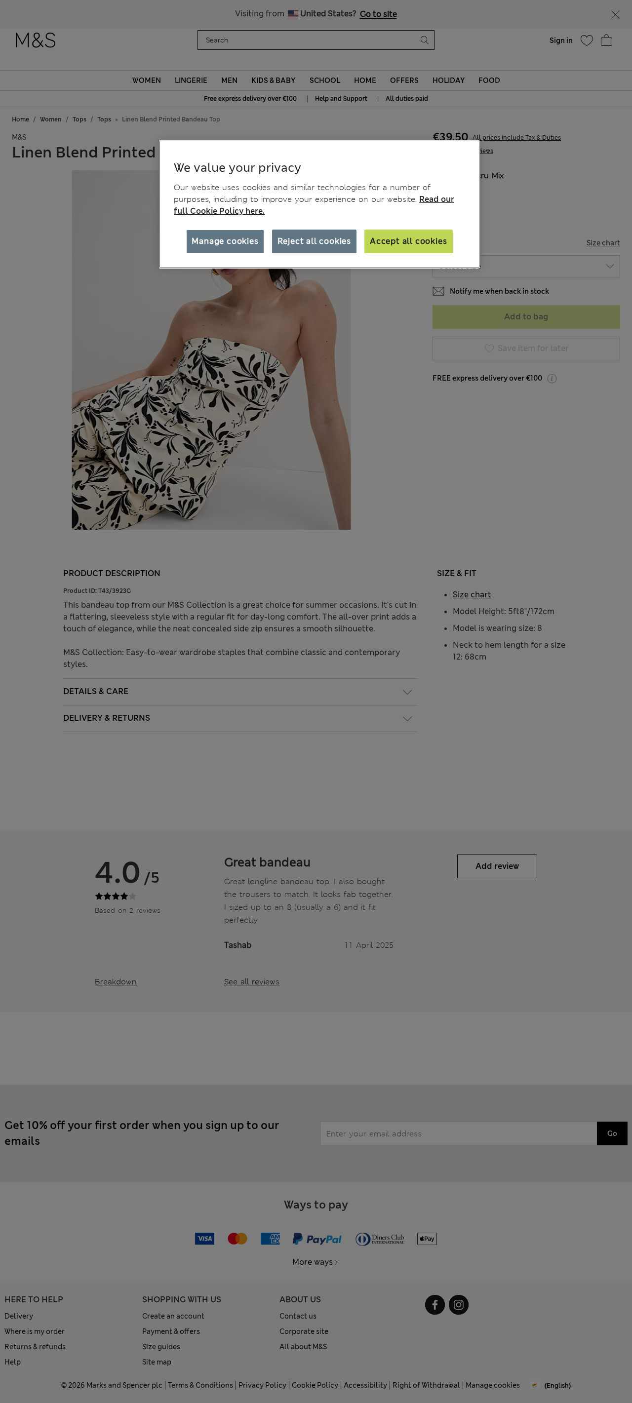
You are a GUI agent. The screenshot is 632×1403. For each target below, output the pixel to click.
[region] (319, 204)
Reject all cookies (314, 241)
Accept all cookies (408, 241)
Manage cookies (225, 241)
